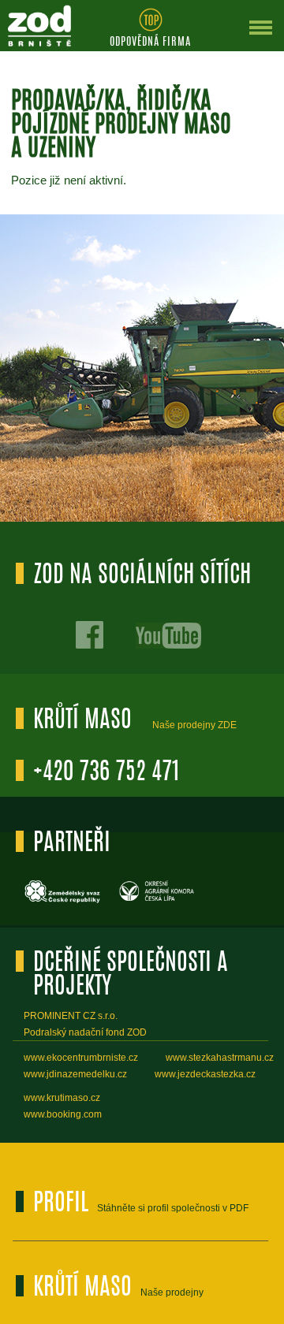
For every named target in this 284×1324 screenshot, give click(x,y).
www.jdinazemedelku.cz (75, 1074)
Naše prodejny (172, 1292)
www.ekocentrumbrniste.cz (81, 1057)
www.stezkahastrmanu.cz (220, 1057)
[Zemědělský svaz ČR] (63, 901)
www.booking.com (63, 1114)
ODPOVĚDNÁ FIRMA (150, 42)
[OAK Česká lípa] (158, 901)
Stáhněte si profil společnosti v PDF (172, 1208)
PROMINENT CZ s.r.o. (71, 1015)
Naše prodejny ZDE (194, 725)
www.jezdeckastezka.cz (205, 1074)
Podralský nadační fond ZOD (85, 1032)
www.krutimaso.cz (62, 1097)
